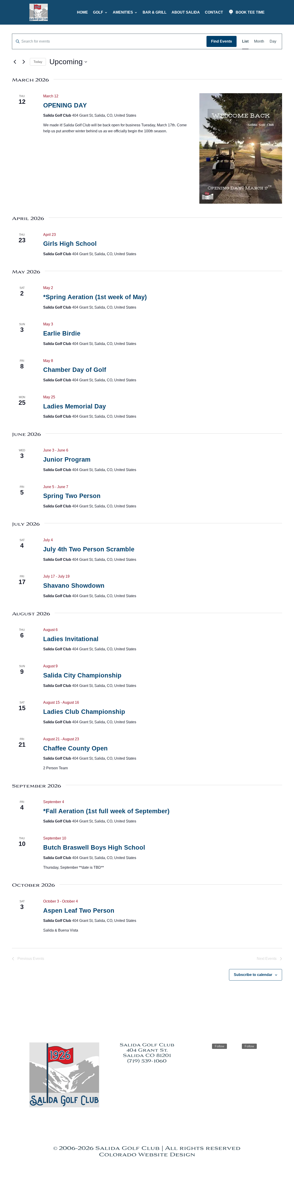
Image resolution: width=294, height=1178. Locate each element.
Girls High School (70, 243)
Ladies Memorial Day (74, 406)
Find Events (221, 41)
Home (82, 12)
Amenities (123, 12)
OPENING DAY (65, 105)
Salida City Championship (82, 675)
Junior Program (66, 459)
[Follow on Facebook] (236, 1046)
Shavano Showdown (74, 585)
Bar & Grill (155, 12)
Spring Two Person (72, 495)
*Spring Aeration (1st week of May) (95, 297)
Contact (214, 12)
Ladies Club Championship (84, 711)
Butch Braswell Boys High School (94, 847)
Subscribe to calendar (253, 975)
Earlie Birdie (61, 333)
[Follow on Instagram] (206, 1046)
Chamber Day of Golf (74, 369)
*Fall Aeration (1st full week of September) (106, 811)
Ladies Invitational (71, 639)
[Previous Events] (14, 62)
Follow (219, 1046)
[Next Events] (23, 62)
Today (38, 62)
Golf (98, 12)
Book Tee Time (250, 12)
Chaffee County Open (75, 748)
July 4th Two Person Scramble (88, 549)
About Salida (186, 12)
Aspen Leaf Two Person (78, 910)
